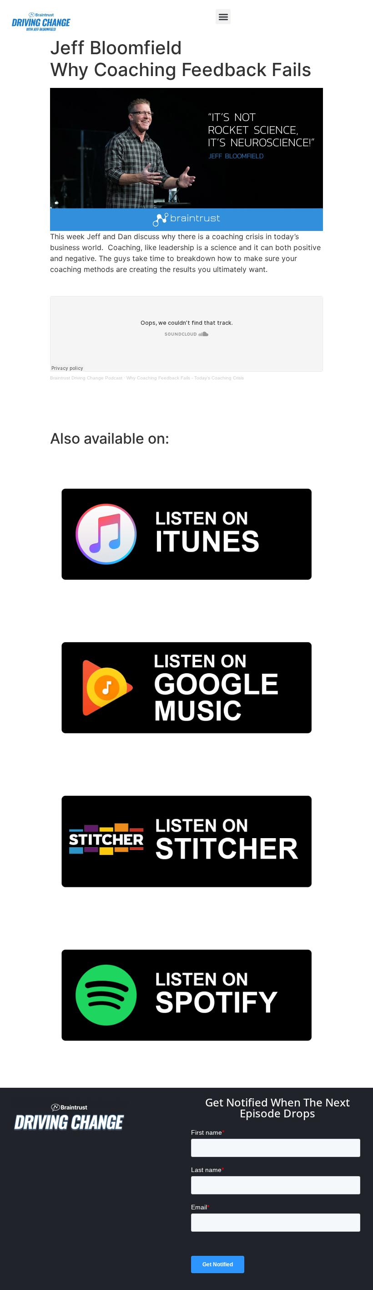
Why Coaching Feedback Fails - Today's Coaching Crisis (185, 377)
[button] (223, 16)
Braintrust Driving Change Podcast (86, 377)
